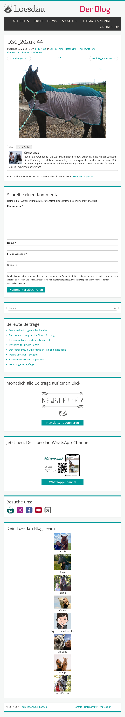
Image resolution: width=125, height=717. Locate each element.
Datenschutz (90, 706)
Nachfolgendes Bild (103, 58)
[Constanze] (15, 157)
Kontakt (78, 706)
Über (11, 147)
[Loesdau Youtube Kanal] (38, 512)
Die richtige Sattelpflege (21, 364)
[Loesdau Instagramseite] (20, 512)
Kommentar (15, 206)
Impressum (105, 706)
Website (12, 264)
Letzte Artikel (24, 147)
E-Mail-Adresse (17, 253)
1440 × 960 (41, 48)
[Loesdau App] (47, 512)
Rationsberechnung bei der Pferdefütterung (32, 335)
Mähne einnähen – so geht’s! (24, 354)
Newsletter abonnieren (62, 423)
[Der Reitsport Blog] (57, 8)
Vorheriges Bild (19, 58)
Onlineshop (109, 27)
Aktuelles (21, 21)
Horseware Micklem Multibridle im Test (29, 340)
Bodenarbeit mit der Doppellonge (26, 359)
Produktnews (45, 21)
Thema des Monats (97, 21)
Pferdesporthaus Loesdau (34, 706)
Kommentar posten (83, 176)
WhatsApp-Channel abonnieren (62, 482)
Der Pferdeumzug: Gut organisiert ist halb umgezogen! (37, 349)
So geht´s (69, 21)
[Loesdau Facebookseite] (29, 512)
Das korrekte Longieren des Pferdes (28, 330)
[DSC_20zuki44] (62, 100)
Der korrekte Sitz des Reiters (24, 344)
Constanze (31, 152)
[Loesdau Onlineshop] (10, 512)
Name (11, 242)
